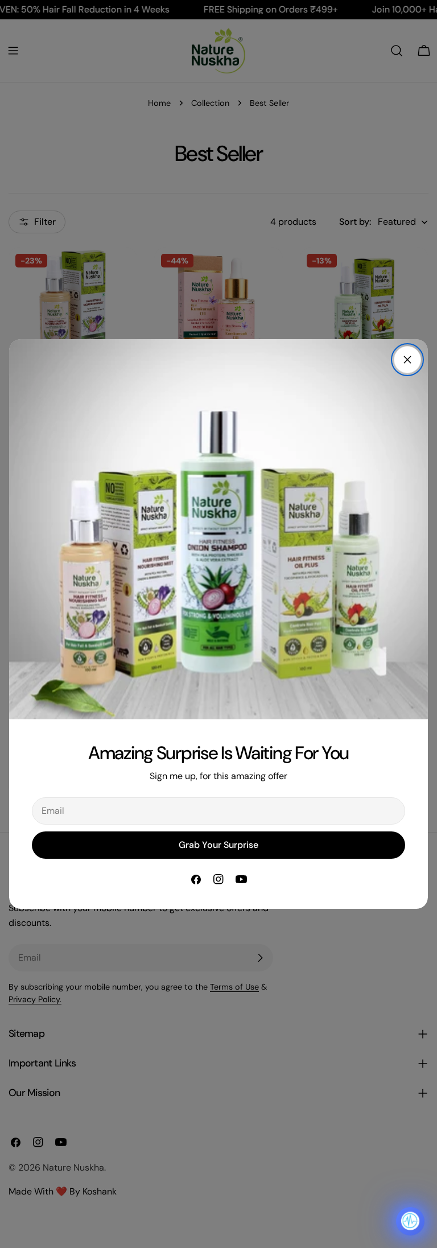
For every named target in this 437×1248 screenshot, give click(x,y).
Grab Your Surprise (218, 845)
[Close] (407, 359)
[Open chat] (410, 1221)
